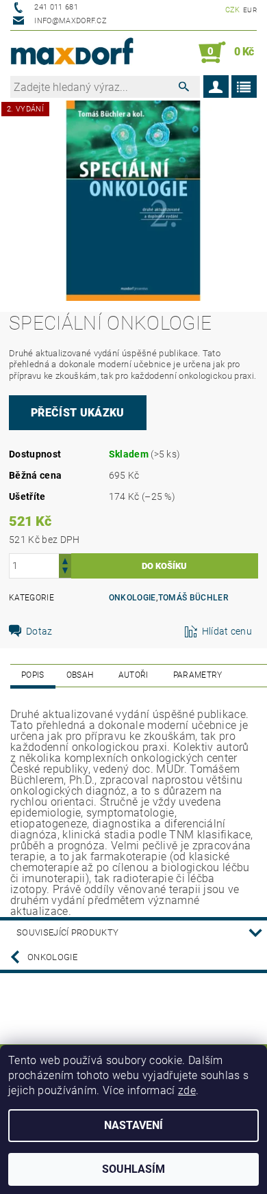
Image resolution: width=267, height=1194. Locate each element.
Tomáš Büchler (193, 597)
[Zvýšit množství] (65, 559)
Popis (32, 675)
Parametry (197, 675)
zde (187, 1090)
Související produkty (67, 932)
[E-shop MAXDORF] (72, 52)
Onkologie (132, 597)
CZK (232, 9)
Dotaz (39, 631)
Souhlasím (133, 1169)
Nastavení (133, 1125)
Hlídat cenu (227, 631)
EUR (250, 10)
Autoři (133, 675)
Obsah (80, 675)
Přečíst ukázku (77, 412)
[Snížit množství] (65, 572)
